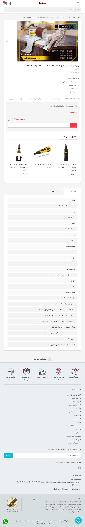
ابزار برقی (78, 429)
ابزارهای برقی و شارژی (74, 395)
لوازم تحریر (77, 419)
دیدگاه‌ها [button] (55, 191)
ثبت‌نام (8, 455)
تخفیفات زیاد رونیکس (73, 436)
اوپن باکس (77, 440)
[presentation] (78, 41)
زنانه (79, 422)
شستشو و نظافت (75, 426)
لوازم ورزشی (76, 415)
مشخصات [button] (72, 191)
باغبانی (78, 408)
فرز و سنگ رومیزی (74, 443)
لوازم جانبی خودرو (75, 405)
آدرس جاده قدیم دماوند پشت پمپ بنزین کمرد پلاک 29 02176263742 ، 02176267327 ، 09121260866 (47, 483)
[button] (6, 3)
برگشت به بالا (40, 359)
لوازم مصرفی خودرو (74, 412)
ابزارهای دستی (76, 398)
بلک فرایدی (77, 433)
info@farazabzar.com (61, 489)
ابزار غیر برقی (76, 402)
